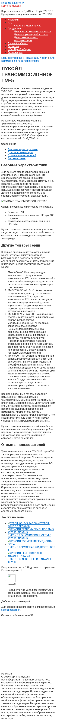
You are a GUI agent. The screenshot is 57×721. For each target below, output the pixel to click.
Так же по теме (16, 158)
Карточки (13, 19)
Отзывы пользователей (22, 155)
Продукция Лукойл (36, 57)
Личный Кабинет (18, 43)
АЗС (10, 22)
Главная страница (11, 57)
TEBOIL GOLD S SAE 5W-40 (29, 525)
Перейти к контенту (13, 2)
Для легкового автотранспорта (32, 31)
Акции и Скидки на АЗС (27, 25)
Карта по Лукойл (11, 5)
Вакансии (13, 46)
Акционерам (15, 52)
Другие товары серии (20, 152)
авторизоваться (10, 609)
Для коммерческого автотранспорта (26, 39)
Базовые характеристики (23, 149)
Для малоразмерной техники (31, 34)
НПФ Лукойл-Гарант (19, 49)
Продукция (14, 28)
